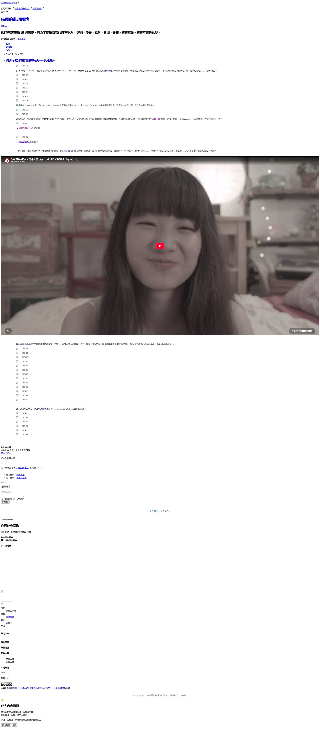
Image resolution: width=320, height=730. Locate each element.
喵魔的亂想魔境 (15, 19)
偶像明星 (20, 475)
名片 (8, 50)
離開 (14, 725)
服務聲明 (183, 695)
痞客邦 (21, 468)
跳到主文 (5, 26)
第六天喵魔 (6, 453)
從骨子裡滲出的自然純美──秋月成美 (30, 60)
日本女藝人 (21, 478)
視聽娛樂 (22, 39)
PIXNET (141, 695)
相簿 (8, 44)
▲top (3, 482)
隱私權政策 (174, 695)
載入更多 (5, 487)
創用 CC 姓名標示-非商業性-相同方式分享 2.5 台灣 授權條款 (39, 688)
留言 (26, 468)
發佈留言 (5, 502)
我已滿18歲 (6, 725)
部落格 (9, 47)
